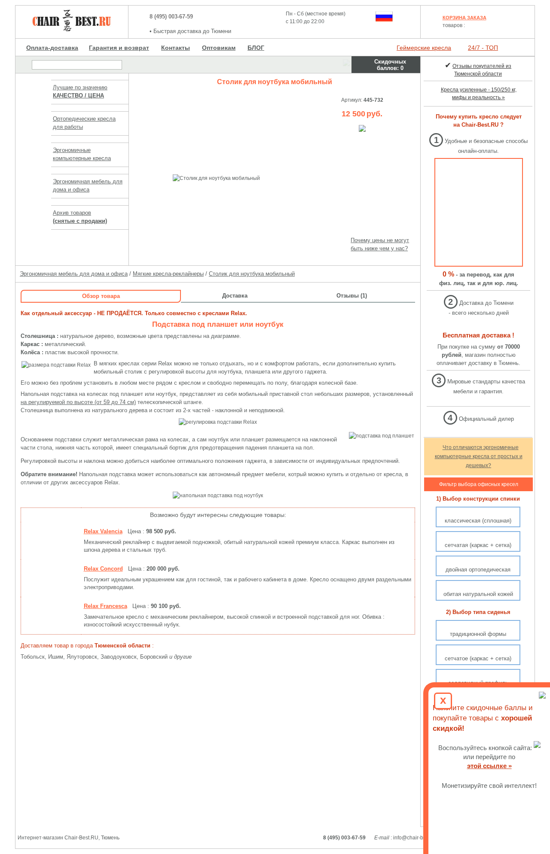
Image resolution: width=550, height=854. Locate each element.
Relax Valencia (103, 531)
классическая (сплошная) (478, 520)
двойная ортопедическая (478, 569)
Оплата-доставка (52, 47)
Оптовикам (218, 47)
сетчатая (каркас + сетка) (478, 545)
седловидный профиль (478, 683)
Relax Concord (103, 568)
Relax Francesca (105, 606)
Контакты (175, 47)
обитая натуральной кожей (478, 594)
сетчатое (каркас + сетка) (478, 658)
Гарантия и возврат (119, 47)
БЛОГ (256, 47)
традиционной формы (478, 634)
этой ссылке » (489, 765)
